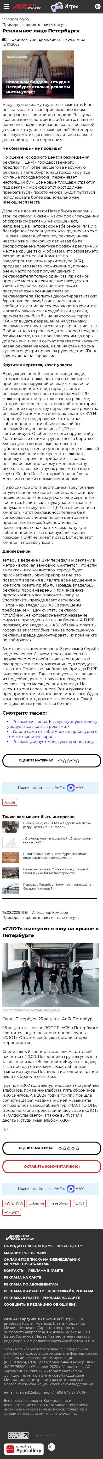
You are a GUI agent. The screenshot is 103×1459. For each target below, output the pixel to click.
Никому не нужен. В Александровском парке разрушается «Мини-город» (57, 825)
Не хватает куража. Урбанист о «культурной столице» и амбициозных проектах (56, 871)
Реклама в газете (45, 1270)
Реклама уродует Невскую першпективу (53, 741)
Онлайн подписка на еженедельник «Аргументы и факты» (42, 1261)
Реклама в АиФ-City (24, 1291)
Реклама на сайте (22, 1277)
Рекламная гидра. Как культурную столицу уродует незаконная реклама (52, 724)
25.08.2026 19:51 (15, 912)
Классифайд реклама (70, 1291)
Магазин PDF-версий (25, 1253)
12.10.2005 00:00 (15, 20)
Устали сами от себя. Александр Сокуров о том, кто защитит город (52, 734)
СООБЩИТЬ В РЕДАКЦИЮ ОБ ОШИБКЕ (39, 1304)
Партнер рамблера (45, 1435)
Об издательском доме (28, 1246)
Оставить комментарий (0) (52, 1166)
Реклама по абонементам (31, 1284)
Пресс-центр (69, 1246)
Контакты (14, 1270)
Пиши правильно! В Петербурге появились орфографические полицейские (55, 855)
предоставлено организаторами (31, 1010)
